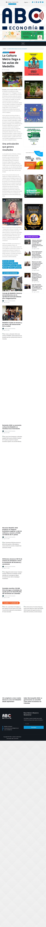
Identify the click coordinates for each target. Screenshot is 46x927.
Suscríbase (33, 729)
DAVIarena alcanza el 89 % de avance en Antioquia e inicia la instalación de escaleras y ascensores (12, 561)
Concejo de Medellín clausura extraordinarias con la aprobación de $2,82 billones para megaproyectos (12, 295)
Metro (12, 267)
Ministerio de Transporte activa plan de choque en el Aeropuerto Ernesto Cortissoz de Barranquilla (37, 277)
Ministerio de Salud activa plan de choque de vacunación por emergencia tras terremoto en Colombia (37, 265)
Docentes (6, 265)
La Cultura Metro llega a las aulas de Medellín (17, 48)
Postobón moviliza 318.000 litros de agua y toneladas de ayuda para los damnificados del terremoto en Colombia (12, 590)
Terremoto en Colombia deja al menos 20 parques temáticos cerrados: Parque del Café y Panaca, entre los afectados (34, 701)
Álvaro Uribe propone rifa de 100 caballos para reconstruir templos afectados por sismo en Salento (37, 254)
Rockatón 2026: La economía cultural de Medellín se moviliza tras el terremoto (11, 426)
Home (4, 48)
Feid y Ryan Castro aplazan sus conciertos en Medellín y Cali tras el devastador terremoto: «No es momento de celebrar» (13, 701)
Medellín (6, 267)
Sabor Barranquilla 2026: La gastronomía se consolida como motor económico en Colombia (37, 287)
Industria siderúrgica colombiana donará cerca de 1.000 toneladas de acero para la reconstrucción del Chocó (37, 244)
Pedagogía (18, 267)
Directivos (15, 263)
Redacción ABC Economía (9, 300)
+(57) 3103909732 (8, 731)
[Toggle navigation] (23, 43)
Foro (19, 265)
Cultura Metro (7, 263)
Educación (13, 265)
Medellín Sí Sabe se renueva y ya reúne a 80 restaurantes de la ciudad (12, 324)
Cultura (11, 261)
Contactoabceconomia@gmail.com (11, 729)
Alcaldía (5, 261)
